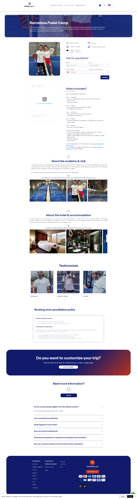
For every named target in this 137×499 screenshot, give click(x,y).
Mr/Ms (67, 62)
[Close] (135, 496)
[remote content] (44, 102)
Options (123, 496)
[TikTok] (85, 486)
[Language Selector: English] (110, 5)
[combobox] (99, 72)
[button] (100, 5)
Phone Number (70, 69)
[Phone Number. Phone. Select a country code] (68, 72)
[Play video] (42, 282)
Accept (130, 496)
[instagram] (80, 486)
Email (90, 62)
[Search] (104, 5)
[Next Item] (105, 190)
